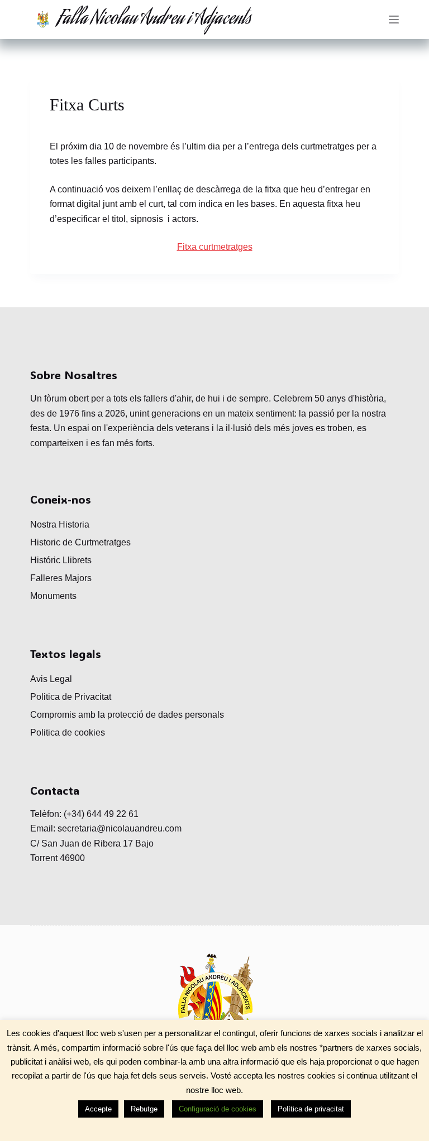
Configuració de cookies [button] (217, 1109)
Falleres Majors (61, 578)
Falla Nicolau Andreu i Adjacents (154, 19)
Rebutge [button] (144, 1109)
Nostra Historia (59, 524)
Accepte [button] (98, 1109)
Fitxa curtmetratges (214, 247)
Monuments (53, 596)
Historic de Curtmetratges (80, 542)
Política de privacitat (311, 1109)
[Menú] (394, 19)
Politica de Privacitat (70, 697)
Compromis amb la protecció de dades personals (127, 714)
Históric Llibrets (61, 560)
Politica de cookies (67, 732)
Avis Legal (51, 679)
